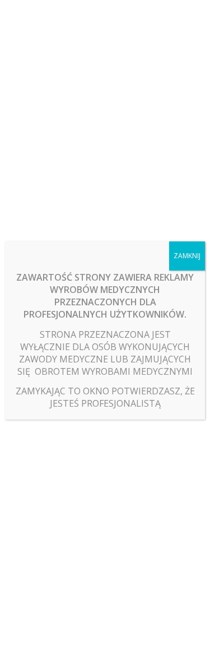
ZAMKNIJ (187, 255)
